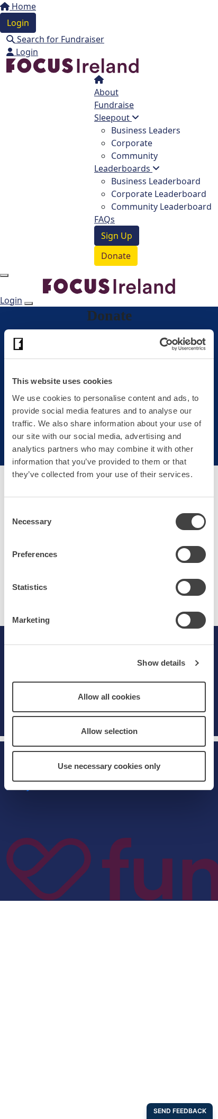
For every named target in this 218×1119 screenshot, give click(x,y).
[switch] (191, 554)
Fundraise (114, 105)
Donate (116, 256)
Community (134, 156)
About (106, 92)
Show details (161, 662)
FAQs (104, 219)
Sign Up (116, 235)
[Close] (28, 303)
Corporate (131, 143)
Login (18, 23)
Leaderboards (123, 168)
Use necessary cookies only (109, 766)
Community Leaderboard (161, 206)
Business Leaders (145, 130)
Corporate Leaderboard (158, 194)
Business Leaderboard (156, 181)
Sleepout (113, 117)
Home (23, 6)
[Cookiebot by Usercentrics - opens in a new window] (159, 344)
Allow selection (109, 731)
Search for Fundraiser (59, 39)
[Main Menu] (4, 275)
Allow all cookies (109, 696)
